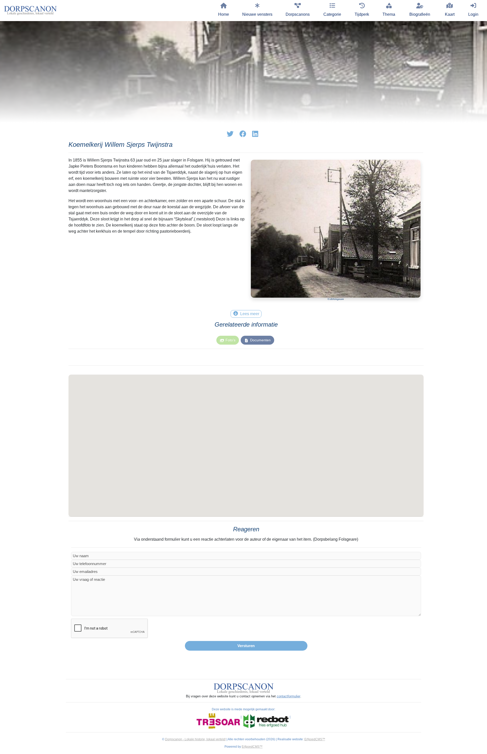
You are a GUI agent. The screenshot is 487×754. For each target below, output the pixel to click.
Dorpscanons (298, 14)
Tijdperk (362, 14)
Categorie (332, 14)
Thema (388, 14)
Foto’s (230, 340)
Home (223, 14)
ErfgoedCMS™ (314, 739)
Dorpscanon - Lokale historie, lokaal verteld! (195, 739)
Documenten (260, 340)
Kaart (450, 14)
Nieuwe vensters (257, 14)
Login (473, 14)
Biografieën (419, 14)
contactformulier (288, 696)
